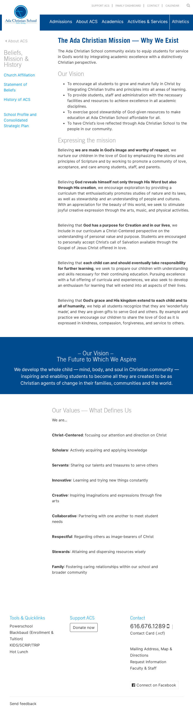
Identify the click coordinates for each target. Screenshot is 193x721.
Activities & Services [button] (148, 21)
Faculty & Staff (143, 668)
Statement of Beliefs (15, 87)
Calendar (172, 5)
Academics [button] (112, 21)
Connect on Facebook (156, 685)
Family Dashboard (128, 5)
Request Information (148, 661)
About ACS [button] (86, 21)
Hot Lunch (19, 651)
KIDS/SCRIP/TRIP (25, 645)
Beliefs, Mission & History (16, 59)
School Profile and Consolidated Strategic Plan (20, 120)
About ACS (18, 41)
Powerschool (21, 626)
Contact (153, 5)
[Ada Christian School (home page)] (21, 15)
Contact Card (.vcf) (147, 633)
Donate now (84, 627)
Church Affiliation (19, 75)
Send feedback (23, 703)
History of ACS (17, 99)
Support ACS (100, 5)
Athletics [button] (180, 21)
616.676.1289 (147, 626)
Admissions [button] (60, 21)
